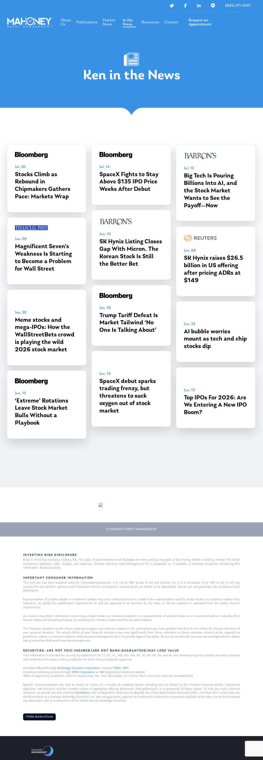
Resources (150, 22)
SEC (102, 672)
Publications (87, 22)
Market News (109, 22)
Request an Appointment (200, 22)
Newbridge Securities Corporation (78, 668)
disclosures (82, 692)
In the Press (128, 22)
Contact (171, 22)
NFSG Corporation (83, 672)
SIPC (126, 668)
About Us (66, 22)
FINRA (117, 668)
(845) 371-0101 (237, 6)
